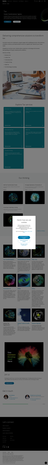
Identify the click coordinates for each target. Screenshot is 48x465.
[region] (24, 232)
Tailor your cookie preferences (24, 244)
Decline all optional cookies (24, 241)
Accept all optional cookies (24, 237)
